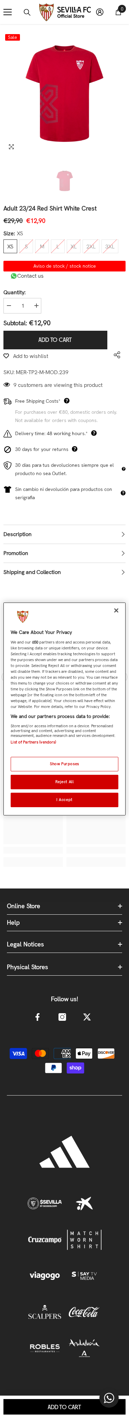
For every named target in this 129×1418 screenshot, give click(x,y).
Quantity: (14, 292)
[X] (87, 1017)
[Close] (116, 610)
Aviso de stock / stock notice (64, 266)
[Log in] (99, 12)
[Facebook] (37, 1017)
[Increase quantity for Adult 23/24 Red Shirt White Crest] (36, 306)
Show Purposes (64, 763)
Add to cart (57, 340)
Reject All (64, 781)
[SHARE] (115, 355)
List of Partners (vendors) (33, 742)
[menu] (7, 12)
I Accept (64, 799)
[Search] (27, 12)
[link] (33, 850)
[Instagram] (62, 1017)
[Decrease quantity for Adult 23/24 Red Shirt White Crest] (8, 306)
